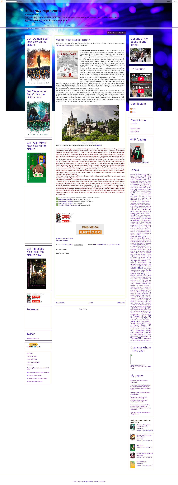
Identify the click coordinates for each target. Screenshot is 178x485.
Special (132, 298)
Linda (134, 108)
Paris (147, 273)
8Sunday (144, 178)
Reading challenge (144, 285)
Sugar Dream (140, 301)
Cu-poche (141, 206)
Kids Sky (149, 244)
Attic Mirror (30, 353)
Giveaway (138, 233)
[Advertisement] (38, 214)
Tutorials (149, 323)
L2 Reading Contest (143, 248)
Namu (132, 262)
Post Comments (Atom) (94, 309)
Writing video (147, 338)
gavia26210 (89, 143)
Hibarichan (133, 240)
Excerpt (149, 223)
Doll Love (142, 216)
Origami (147, 272)
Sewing (132, 295)
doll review (136, 218)
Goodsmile (146, 233)
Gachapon (146, 230)
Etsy (138, 223)
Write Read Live (143, 336)
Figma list (132, 228)
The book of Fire (139, 308)
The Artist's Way (142, 304)
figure (139, 228)
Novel (94, 244)
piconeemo (145, 278)
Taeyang (137, 303)
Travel (68, 25)
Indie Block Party (140, 241)
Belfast (148, 191)
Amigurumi (87, 25)
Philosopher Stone (141, 275)
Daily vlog (148, 206)
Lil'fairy (140, 249)
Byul (143, 196)
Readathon (132, 285)
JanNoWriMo (140, 243)
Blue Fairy (137, 194)
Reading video (134, 287)
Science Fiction (136, 292)
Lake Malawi (133, 249)
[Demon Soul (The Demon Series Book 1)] (133, 437)
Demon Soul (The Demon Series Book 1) (144, 436)
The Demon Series (146, 309)
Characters (133, 199)
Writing (118, 244)
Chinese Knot (145, 199)
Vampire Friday (101, 244)
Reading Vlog (147, 287)
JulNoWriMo (133, 244)
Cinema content (145, 201)
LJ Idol (147, 249)
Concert (140, 203)
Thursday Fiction (139, 316)
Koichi (148, 246)
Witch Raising (138, 334)
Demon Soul (146, 209)
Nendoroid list (143, 264)
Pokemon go (134, 280)
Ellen (134, 223)
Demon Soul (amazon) (33, 362)
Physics (149, 277)
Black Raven (139, 193)
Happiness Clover (145, 235)
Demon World (135, 213)
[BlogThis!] (77, 245)
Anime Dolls (133, 186)
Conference (147, 203)
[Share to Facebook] (80, 245)
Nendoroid (133, 264)
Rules (142, 288)
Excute (134, 225)
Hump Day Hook (144, 240)
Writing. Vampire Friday (138, 340)
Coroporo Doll (133, 206)
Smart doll (133, 296)
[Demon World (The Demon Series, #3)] (133, 455)
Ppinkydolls (133, 282)
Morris (135, 257)
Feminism (142, 227)
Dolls (48, 25)
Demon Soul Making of (142, 211)
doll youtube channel (66, 203)
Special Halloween (144, 298)
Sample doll (144, 290)
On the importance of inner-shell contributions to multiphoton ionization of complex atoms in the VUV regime (140, 407)
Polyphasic (145, 280)
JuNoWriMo (142, 244)
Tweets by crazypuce (33, 338)
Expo (141, 225)
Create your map (32, 356)
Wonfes (149, 334)
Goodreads (30, 365)
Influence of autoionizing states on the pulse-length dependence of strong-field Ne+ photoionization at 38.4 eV (140, 387)
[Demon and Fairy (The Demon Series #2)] (133, 427)
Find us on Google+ (62, 240)
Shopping (138, 295)
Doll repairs (148, 216)
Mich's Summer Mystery (143, 254)
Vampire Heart (111, 244)
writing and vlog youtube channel (70, 205)
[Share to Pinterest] (82, 245)
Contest (132, 204)
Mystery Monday (140, 261)
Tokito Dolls (133, 319)
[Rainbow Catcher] (133, 464)
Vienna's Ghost (141, 328)
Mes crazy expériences (43, 11)
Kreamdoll (132, 248)
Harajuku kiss (135, 237)
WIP (150, 332)
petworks (132, 275)
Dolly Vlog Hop (136, 222)
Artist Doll (133, 187)
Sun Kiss (148, 301)
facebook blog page (66, 201)
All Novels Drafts (135, 128)
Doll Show (148, 218)
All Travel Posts (134, 131)
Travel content (145, 321)
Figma (148, 227)
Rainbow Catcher (142, 462)
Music (149, 259)
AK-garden (149, 181)
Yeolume (147, 340)
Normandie (135, 266)
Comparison (133, 203)
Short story (147, 295)
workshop (134, 336)
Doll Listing (135, 217)
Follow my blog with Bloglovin (64, 238)
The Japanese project (137, 312)
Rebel (135, 288)
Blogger (103, 481)
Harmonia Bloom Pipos (143, 238)
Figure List (147, 228)
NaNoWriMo (142, 262)
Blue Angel (147, 193)
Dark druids (142, 207)
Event (144, 223)
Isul (133, 243)
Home (9, 25)
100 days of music (140, 174)
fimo (131, 230)
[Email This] (75, 245)
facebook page (67, 198)
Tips (147, 318)
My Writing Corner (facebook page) (37, 378)
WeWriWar (139, 332)
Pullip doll (148, 282)
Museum (144, 259)
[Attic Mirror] (133, 447)
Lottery (132, 251)
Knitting (142, 246)
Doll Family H (148, 215)
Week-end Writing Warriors (34, 381)
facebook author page (66, 199)
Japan (148, 243)
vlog (150, 329)
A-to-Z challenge (135, 179)
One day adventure (139, 270)
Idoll (131, 241)
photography (140, 277)
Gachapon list (133, 231)
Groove (133, 235)
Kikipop (135, 246)
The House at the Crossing (140, 311)
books (135, 196)
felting (135, 227)
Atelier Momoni (142, 187)
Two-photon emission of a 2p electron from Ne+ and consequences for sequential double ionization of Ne (138, 399)
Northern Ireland (144, 266)
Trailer (141, 319)
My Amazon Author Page (34, 375)
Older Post (121, 303)
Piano (135, 278)
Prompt (140, 282)
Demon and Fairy (32, 359)
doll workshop (147, 220)
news (150, 264)
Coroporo (147, 204)
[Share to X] (78, 245)
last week (98, 145)
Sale (137, 290)
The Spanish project (146, 314)
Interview (149, 241)
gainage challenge (144, 231)
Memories (141, 252)
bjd (131, 193)
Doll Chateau (140, 215)
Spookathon (133, 300)
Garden (132, 233)
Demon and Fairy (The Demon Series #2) (143, 426)
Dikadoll (147, 213)
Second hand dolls (142, 293)
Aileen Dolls (141, 181)
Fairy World (147, 225)
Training (147, 319)
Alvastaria (148, 182)
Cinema (133, 201)
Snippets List (143, 296)
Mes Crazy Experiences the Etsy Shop (38, 372)
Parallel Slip (135, 274)
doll (131, 215)
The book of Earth (145, 306)
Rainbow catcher (141, 284)
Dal (134, 208)
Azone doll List (140, 191)
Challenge (144, 198)
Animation (146, 184)
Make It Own (142, 251)
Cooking (139, 204)
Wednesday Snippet (143, 330)
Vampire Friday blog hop (63, 45)
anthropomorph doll (144, 186)
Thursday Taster (136, 318)
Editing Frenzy (147, 222)
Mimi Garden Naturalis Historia (140, 255)
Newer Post (60, 303)
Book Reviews (147, 195)
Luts (136, 251)
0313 (131, 174)
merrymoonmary (88, 481)
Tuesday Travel (135, 323)
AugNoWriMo (141, 189)
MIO (150, 256)
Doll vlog (136, 220)
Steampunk (143, 300)
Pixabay (96, 143)
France (138, 230)
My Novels (29, 25)
